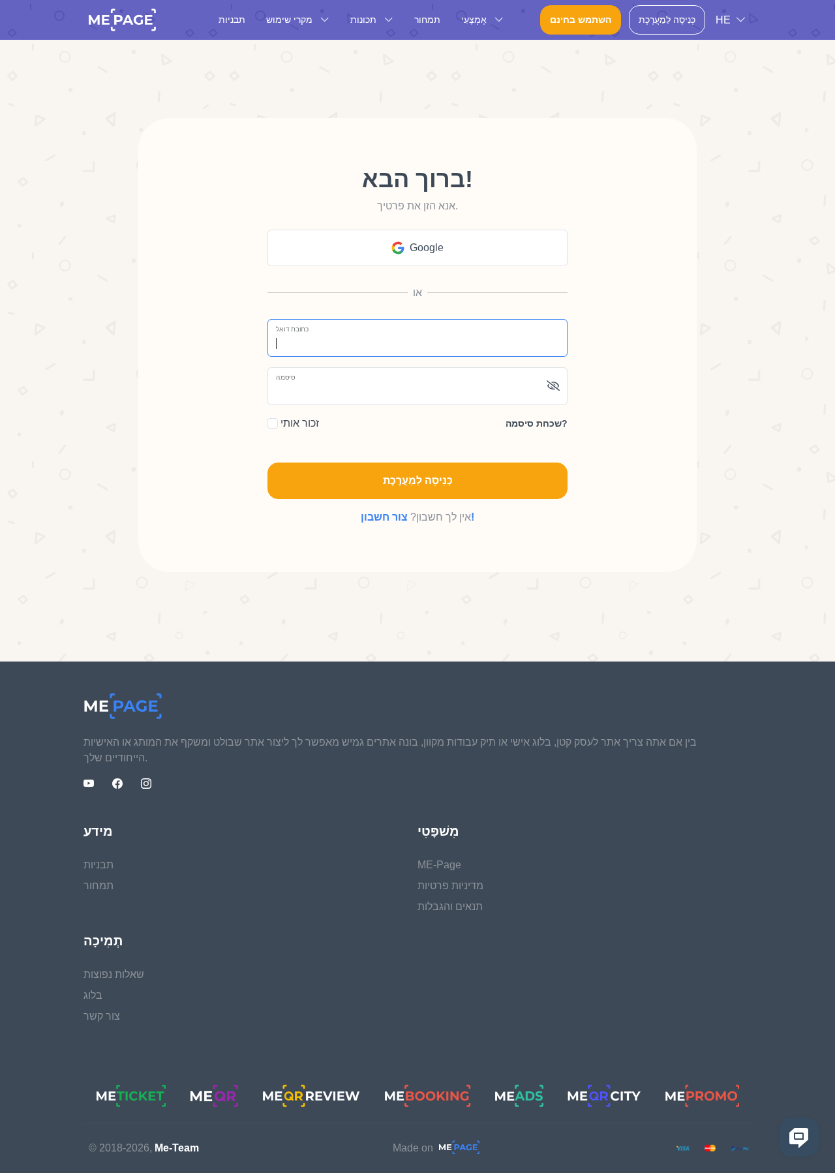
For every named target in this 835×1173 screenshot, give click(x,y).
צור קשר (102, 1016)
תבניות (232, 19)
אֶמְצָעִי (475, 19)
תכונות (364, 19)
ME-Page (439, 864)
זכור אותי (298, 423)
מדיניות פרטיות (450, 885)
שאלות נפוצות (114, 974)
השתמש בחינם (580, 19)
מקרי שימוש (290, 19)
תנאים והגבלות (450, 906)
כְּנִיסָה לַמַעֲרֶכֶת (667, 19)
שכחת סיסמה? (537, 423)
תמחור (427, 19)
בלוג (93, 995)
